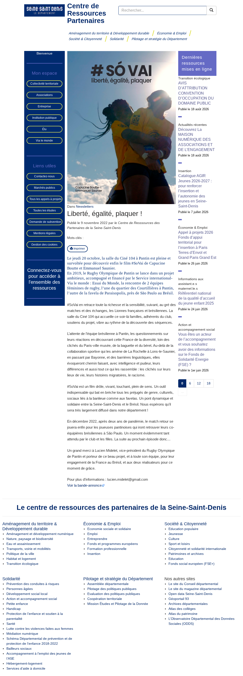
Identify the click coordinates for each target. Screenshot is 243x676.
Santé (10, 624)
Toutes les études (44, 210)
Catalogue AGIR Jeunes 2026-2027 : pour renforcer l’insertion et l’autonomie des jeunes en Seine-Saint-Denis (195, 191)
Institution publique (44, 117)
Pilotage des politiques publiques (111, 589)
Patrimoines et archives (186, 554)
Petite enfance (17, 604)
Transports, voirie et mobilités (28, 549)
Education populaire (183, 529)
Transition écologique (22, 564)
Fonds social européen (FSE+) (191, 564)
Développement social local (26, 594)
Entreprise (44, 106)
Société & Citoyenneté (85, 39)
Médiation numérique (22, 633)
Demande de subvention (45, 222)
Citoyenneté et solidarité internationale (197, 549)
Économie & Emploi (172, 33)
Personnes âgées (19, 589)
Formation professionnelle (106, 549)
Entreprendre (97, 539)
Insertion (93, 554)
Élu (44, 129)
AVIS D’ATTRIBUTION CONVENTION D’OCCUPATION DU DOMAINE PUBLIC (196, 93)
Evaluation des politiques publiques (113, 594)
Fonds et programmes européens (112, 544)
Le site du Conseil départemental (193, 584)
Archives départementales (188, 604)
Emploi (92, 534)
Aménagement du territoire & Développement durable (109, 33)
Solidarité (116, 39)
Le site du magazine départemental (195, 589)
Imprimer (79, 248)
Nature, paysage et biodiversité (29, 539)
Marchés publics (44, 187)
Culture (173, 539)
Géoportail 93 (178, 599)
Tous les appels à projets (45, 199)
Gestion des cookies (44, 244)
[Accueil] (44, 10)
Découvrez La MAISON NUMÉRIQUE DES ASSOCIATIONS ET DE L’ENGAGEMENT (196, 140)
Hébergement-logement (24, 663)
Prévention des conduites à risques (32, 584)
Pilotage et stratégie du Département (159, 39)
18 (208, 383)
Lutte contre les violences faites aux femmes (39, 628)
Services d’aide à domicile (25, 668)
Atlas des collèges (182, 609)
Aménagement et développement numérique (40, 534)
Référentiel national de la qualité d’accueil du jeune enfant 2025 (196, 298)
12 (199, 383)
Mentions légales (44, 233)
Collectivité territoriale (44, 83)
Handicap (13, 609)
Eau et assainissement (23, 544)
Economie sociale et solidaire (109, 529)
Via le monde (44, 140)
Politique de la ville (20, 554)
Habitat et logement (21, 559)
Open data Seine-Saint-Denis (190, 594)
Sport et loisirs (179, 544)
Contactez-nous (44, 176)
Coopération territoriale (104, 599)
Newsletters (84, 206)
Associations (44, 95)
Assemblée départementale (108, 584)
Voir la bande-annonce (84, 485)
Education (175, 559)
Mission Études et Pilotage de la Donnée (117, 604)
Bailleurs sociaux (19, 648)
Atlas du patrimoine (182, 614)
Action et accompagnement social (31, 599)
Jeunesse (175, 534)
